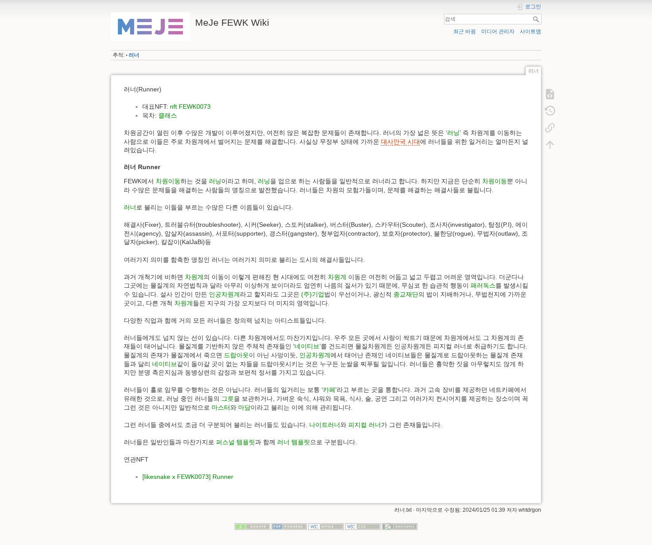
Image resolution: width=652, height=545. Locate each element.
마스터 (221, 407)
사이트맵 (530, 31)
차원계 (194, 276)
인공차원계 (224, 294)
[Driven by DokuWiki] (399, 526)
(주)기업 (312, 294)
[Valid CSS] (363, 526)
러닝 (453, 132)
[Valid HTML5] (326, 526)
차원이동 (168, 181)
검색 (537, 19)
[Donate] (252, 526)
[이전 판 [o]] (550, 111)
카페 (329, 389)
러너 (134, 55)
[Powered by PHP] (289, 526)
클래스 (167, 115)
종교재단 (405, 294)
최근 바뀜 (464, 31)
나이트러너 (324, 424)
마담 (244, 407)
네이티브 (307, 346)
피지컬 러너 (364, 424)
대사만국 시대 (400, 141)
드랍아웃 (236, 355)
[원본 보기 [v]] (550, 94)
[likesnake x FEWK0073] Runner (187, 476)
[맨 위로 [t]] (550, 144)
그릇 (227, 398)
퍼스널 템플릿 (235, 442)
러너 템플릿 (293, 442)
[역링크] (550, 127)
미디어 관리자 (498, 31)
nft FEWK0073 (190, 106)
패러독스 (483, 285)
